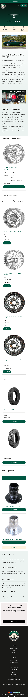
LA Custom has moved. (7, 1)
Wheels (5, 29)
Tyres (14, 29)
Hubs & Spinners (23, 30)
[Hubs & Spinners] (23, 27)
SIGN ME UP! (14, 621)
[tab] (14, 478)
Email (14, 677)
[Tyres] (14, 27)
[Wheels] (4, 27)
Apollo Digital (17, 696)
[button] (18, 6)
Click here (15, 1)
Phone (14, 672)
